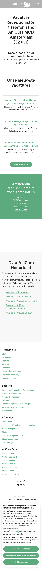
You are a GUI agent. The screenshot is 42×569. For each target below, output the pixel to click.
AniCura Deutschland (10, 467)
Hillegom (5, 400)
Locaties (5, 361)
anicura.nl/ (21, 481)
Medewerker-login (18, 497)
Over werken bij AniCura (17, 292)
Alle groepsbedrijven (10, 474)
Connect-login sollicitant (14, 499)
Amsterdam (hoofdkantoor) (13, 393)
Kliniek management (10, 429)
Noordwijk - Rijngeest (10, 397)
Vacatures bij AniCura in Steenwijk (16, 404)
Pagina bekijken (21, 209)
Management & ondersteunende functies (18, 425)
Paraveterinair (7, 422)
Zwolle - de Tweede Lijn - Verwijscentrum (19, 390)
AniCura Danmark (9, 464)
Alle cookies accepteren (21, 549)
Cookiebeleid (14, 532)
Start (4, 354)
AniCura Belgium (8, 460)
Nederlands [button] (29, 499)
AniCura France (8, 471)
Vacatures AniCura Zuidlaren (13, 407)
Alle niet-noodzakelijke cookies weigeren (21, 555)
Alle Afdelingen (8, 442)
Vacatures (6, 364)
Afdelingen (6, 357)
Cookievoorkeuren (21, 562)
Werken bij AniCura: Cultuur (19, 313)
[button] (38, 4)
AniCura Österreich (9, 457)
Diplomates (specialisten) (12, 435)
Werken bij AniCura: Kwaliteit (19, 296)
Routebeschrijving (21, 206)
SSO (28, 497)
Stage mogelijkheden (10, 439)
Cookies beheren (9, 378)
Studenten (6, 432)
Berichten (6, 368)
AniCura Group (8, 453)
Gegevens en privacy (10, 375)
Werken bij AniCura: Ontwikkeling (21, 301)
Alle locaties (7, 411)
